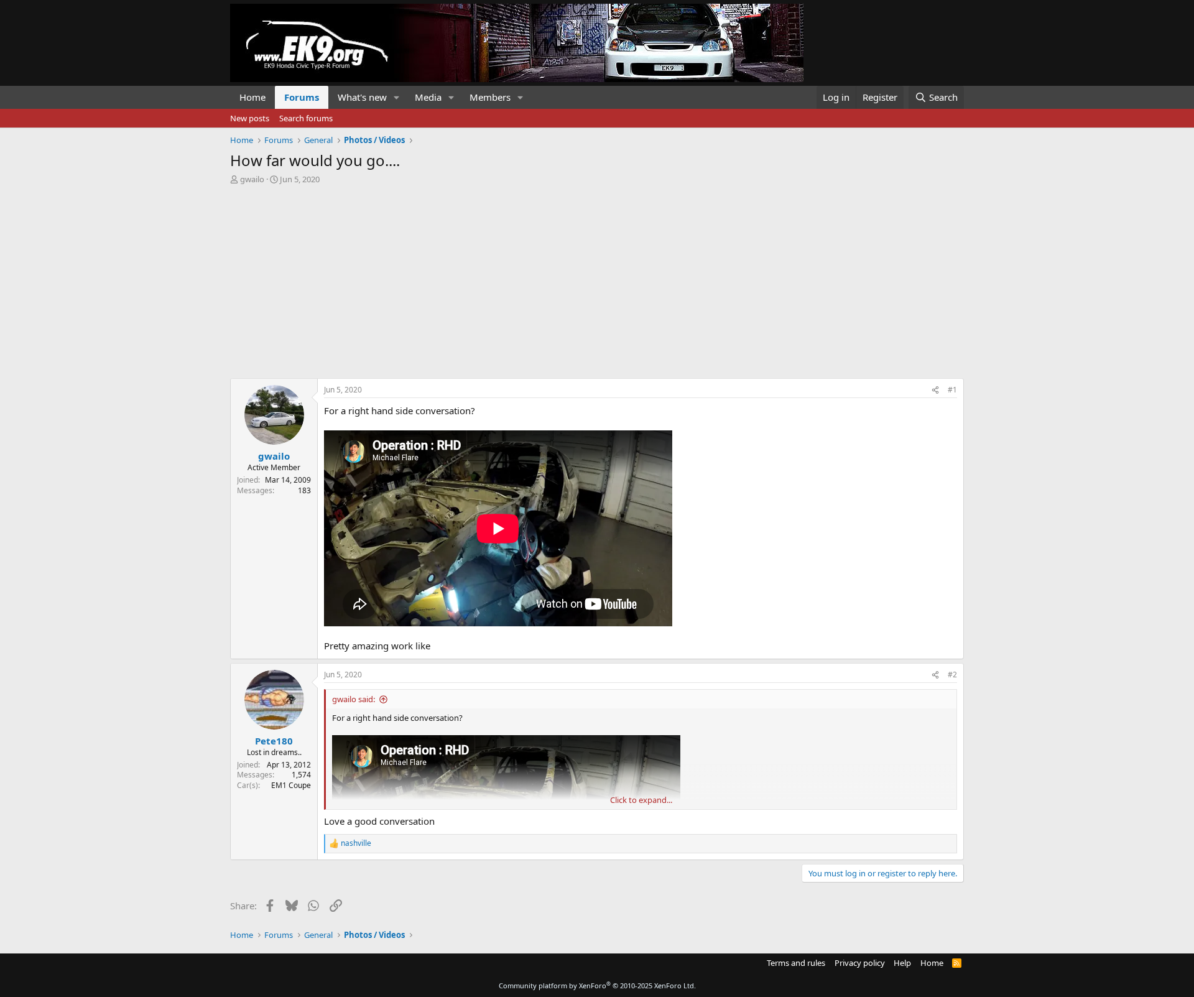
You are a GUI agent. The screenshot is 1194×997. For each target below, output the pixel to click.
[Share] (935, 390)
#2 (952, 674)
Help (902, 962)
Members (490, 97)
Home (252, 97)
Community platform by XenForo (597, 985)
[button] (396, 97)
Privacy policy (860, 962)
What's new (362, 97)
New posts (249, 118)
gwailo (252, 179)
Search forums (306, 118)
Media (428, 97)
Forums (301, 97)
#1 (952, 389)
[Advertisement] (597, 278)
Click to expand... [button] (641, 799)
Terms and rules (796, 962)
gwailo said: (353, 699)
